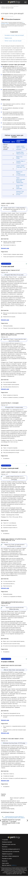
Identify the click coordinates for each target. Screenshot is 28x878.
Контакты (4, 846)
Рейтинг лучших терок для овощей (13, 40)
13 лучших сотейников (7, 661)
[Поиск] (1, 2)
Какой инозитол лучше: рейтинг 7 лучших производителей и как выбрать (11, 821)
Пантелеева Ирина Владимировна (12, 19)
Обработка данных (7, 853)
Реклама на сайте (7, 858)
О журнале (5, 839)
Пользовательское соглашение (10, 851)
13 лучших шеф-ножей (7, 266)
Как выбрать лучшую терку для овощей (14, 35)
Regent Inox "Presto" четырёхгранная (20, 173)
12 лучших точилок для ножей (9, 468)
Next (27, 820)
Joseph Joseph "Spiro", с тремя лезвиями (20, 147)
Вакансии (4, 861)
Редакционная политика (8, 844)
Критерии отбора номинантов (10, 856)
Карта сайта (5, 863)
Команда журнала (7, 842)
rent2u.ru (14, 865)
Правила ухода (8, 38)
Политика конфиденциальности (11, 849)
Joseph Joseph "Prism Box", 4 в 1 (20, 167)
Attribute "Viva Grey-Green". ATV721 (20, 193)
